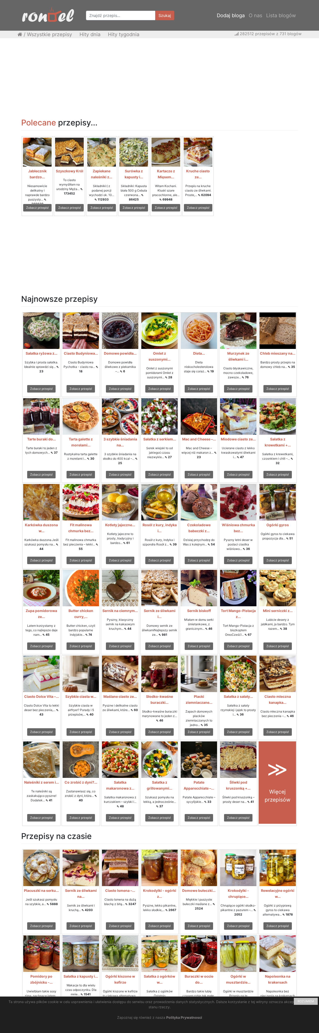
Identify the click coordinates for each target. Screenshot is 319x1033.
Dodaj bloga (231, 15)
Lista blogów (281, 15)
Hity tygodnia (123, 34)
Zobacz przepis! (37, 207)
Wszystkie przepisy (49, 34)
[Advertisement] (159, 78)
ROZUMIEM (306, 1001)
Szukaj (165, 15)
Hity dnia (90, 34)
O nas (255, 15)
